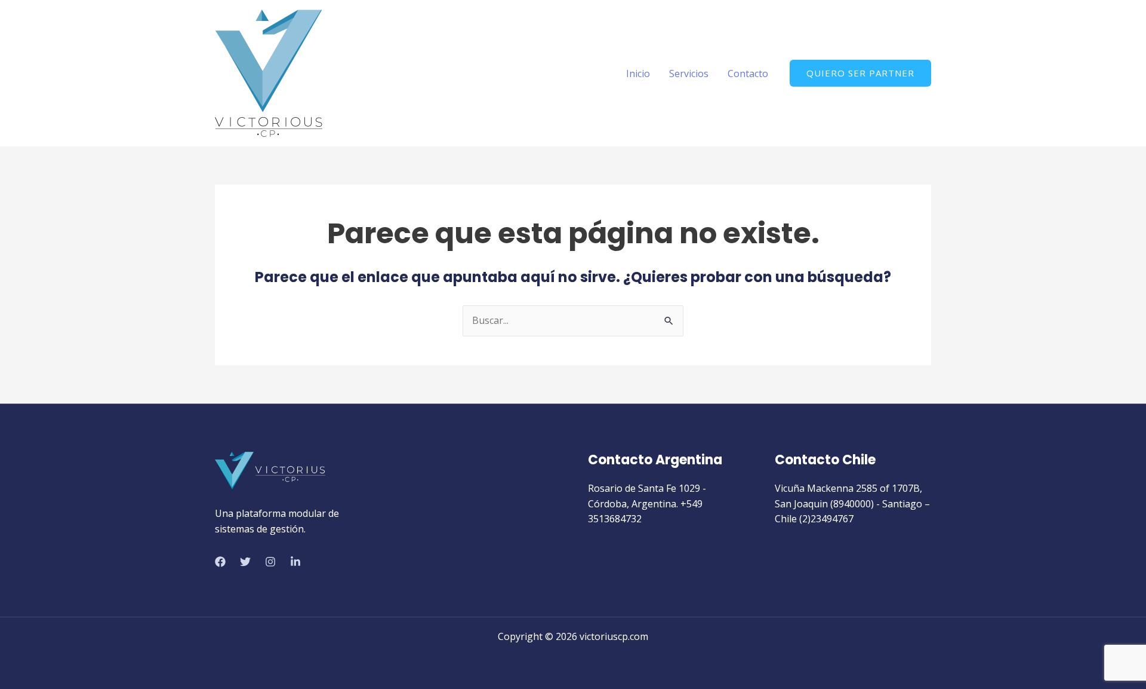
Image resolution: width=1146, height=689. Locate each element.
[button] (860, 73)
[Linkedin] (295, 561)
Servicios (688, 73)
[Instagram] (270, 561)
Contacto (748, 73)
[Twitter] (245, 561)
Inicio (638, 73)
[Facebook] (220, 561)
